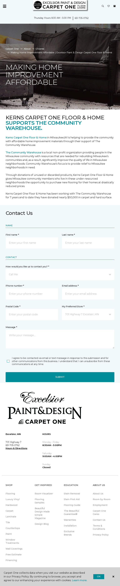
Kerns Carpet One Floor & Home (26, 137)
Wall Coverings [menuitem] (14, 548)
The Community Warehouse (24, 152)
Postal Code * (13, 306)
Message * (11, 327)
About (27, 48)
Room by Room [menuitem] (101, 499)
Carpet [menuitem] (9, 510)
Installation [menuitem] (70, 525)
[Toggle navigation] (4, 6)
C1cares (40, 48)
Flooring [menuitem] (10, 493)
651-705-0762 (82, 18)
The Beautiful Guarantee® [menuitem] (71, 512)
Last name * (68, 235)
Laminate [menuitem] (11, 516)
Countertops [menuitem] (13, 528)
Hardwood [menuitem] (11, 505)
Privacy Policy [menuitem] (101, 534)
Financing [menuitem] (11, 560)
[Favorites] (109, 6)
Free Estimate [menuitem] (14, 554)
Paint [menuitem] (9, 534)
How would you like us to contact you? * (27, 266)
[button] (103, 6)
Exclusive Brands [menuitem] (69, 533)
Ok (98, 576)
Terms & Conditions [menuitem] (99, 527)
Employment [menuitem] (100, 505)
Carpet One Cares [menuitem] (99, 512)
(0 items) (114, 6)
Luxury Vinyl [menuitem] (13, 499)
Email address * (70, 286)
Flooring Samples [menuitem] (39, 501)
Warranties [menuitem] (70, 519)
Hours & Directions (16, 448)
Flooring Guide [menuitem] (72, 505)
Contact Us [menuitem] (99, 519)
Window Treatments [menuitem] (12, 541)
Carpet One (12, 48)
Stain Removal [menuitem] (72, 493)
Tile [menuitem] (8, 522)
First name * (12, 235)
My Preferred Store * (73, 306)
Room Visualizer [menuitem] (44, 493)
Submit (60, 377)
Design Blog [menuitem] (42, 524)
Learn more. (79, 580)
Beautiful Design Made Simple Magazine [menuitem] (42, 513)
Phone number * (15, 286)
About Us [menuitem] (98, 493)
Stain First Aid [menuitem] (72, 499)
